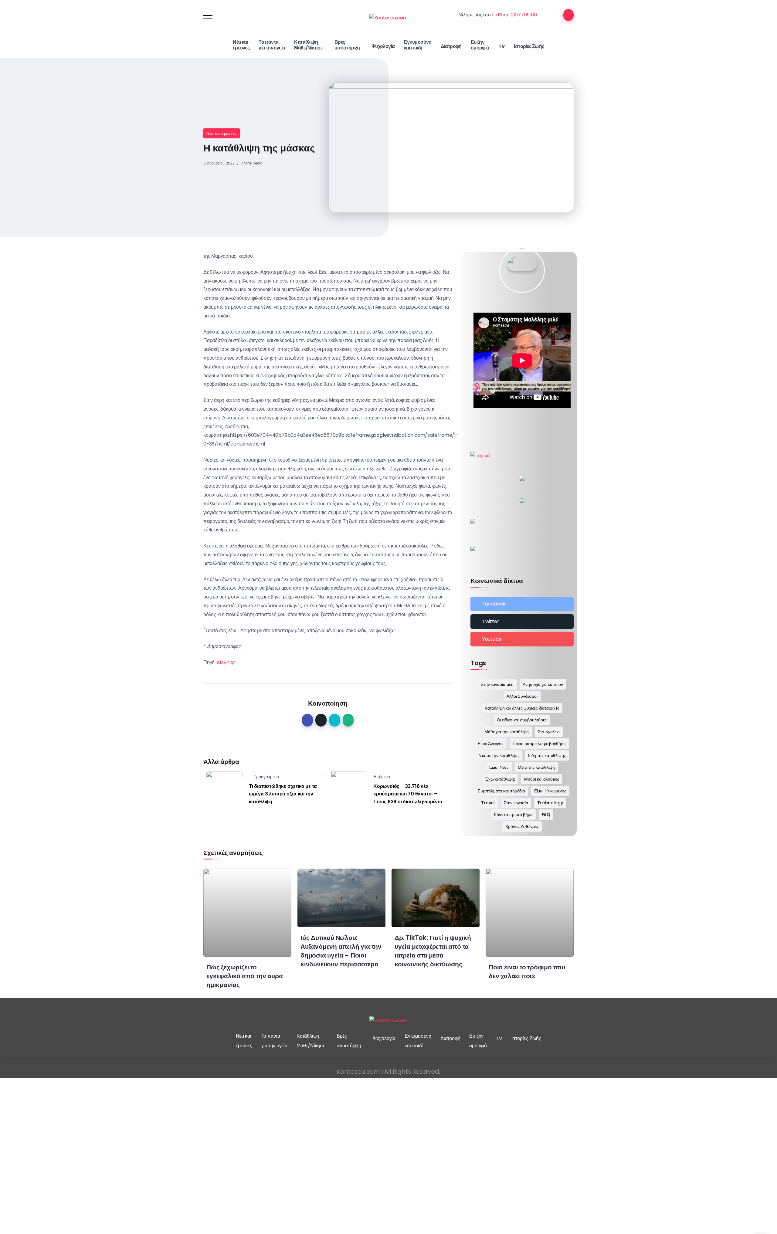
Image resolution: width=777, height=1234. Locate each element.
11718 (497, 14)
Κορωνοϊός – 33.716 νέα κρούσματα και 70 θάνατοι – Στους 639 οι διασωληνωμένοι (407, 794)
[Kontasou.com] (388, 17)
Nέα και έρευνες (221, 133)
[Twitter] (522, 621)
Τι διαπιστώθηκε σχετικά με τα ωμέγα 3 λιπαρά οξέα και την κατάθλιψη (283, 794)
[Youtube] (522, 639)
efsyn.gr (226, 662)
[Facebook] (522, 604)
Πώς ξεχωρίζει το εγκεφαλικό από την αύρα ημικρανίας (244, 976)
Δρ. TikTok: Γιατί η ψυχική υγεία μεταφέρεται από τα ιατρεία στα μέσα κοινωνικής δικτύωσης (433, 950)
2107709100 (524, 14)
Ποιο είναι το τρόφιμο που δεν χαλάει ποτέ (527, 971)
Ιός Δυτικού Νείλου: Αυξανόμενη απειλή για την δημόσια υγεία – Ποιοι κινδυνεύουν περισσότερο (341, 950)
